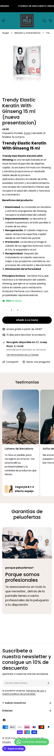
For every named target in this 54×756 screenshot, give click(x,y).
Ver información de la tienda (22, 354)
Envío (27, 133)
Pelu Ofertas (18, 738)
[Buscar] (44, 21)
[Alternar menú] (3, 21)
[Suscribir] (48, 683)
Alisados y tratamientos (27, 32)
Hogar (5, 32)
